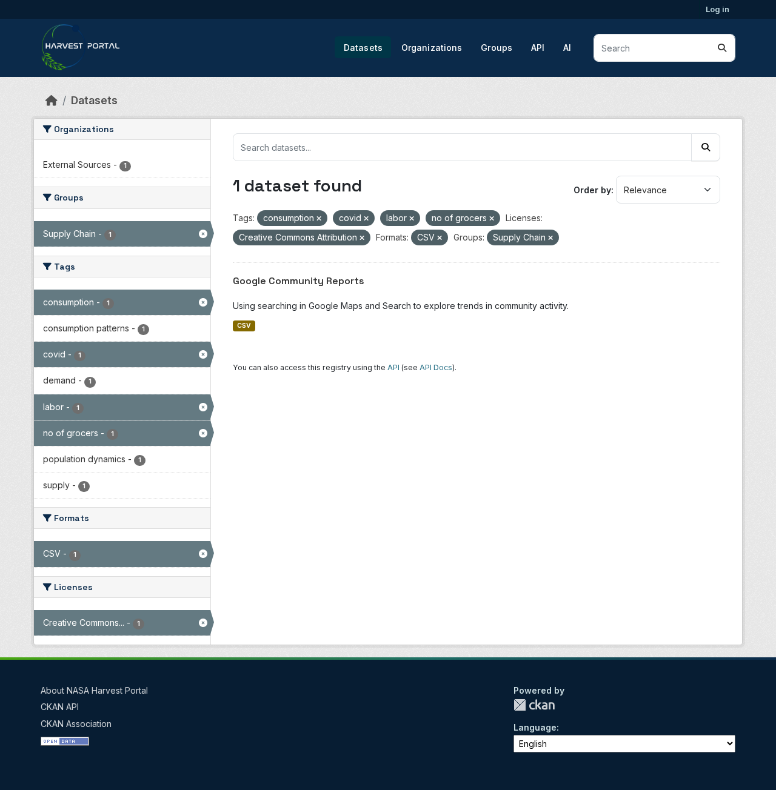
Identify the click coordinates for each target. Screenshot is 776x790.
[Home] (51, 100)
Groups (496, 47)
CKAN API (60, 707)
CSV (244, 326)
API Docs (436, 367)
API (537, 47)
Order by (592, 190)
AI (567, 47)
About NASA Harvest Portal (94, 690)
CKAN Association (76, 724)
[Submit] (722, 48)
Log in (717, 9)
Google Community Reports (298, 280)
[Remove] (318, 218)
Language (535, 727)
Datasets (363, 47)
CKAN (534, 705)
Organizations (432, 47)
